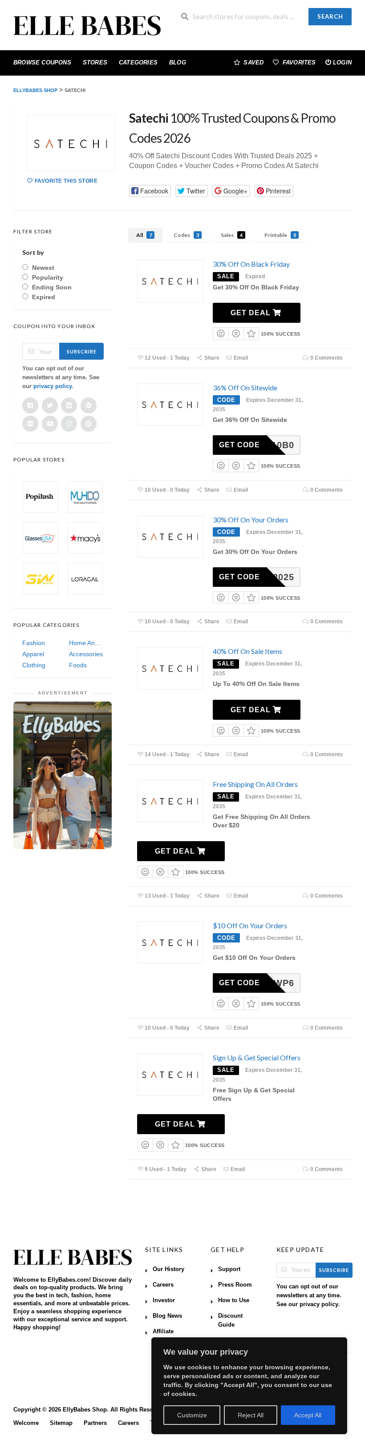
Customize (192, 1415)
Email (240, 358)
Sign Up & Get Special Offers (256, 1057)
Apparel (33, 654)
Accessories (86, 654)
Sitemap (61, 1423)
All (144, 235)
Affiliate (163, 1331)
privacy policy (52, 386)
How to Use (233, 1300)
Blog (177, 62)
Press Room (235, 1285)
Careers (163, 1285)
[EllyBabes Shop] (87, 26)
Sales (232, 235)
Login (342, 62)
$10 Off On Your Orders (250, 925)
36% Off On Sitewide (245, 387)
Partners (95, 1423)
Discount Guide (230, 1320)
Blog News (167, 1316)
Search (330, 16)
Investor (164, 1300)
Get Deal (252, 313)
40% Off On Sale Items (247, 651)
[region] (249, 1385)
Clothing (33, 665)
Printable (280, 235)
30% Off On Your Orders (250, 519)
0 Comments (326, 358)
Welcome (26, 1423)
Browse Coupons (42, 62)
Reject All (251, 1415)
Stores (95, 62)
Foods (78, 665)
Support (229, 1269)
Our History (168, 1269)
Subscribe (82, 351)
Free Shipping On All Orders (255, 784)
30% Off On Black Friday (251, 264)
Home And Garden (86, 642)
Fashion (33, 642)
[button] (150, 191)
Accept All (307, 1415)
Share (211, 358)
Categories (138, 62)
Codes (186, 235)
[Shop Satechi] (71, 143)
